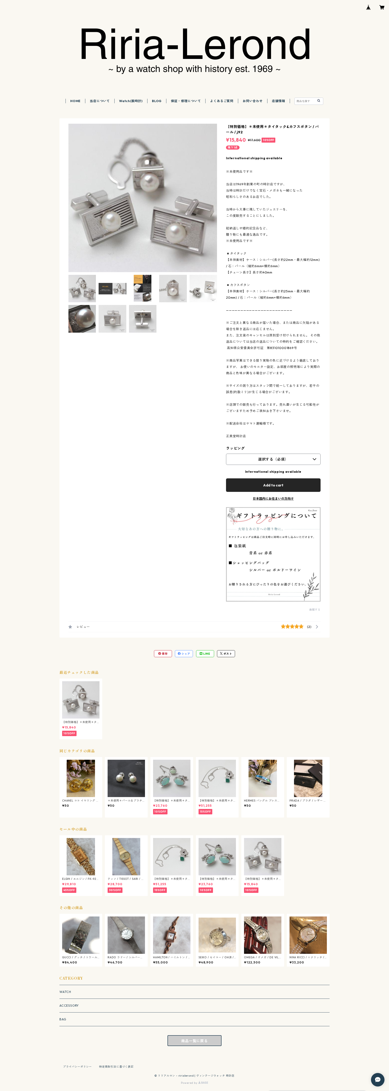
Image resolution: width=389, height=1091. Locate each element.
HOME (75, 101)
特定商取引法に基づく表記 (116, 1066)
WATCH (65, 992)
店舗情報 (278, 101)
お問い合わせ (253, 101)
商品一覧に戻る (194, 1041)
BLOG (157, 101)
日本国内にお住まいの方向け (273, 499)
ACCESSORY (69, 1006)
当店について (100, 101)
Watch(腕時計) (131, 101)
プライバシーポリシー (77, 1066)
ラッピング (235, 448)
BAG (62, 1019)
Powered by (189, 1082)
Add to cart (273, 485)
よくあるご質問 (221, 101)
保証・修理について (186, 101)
